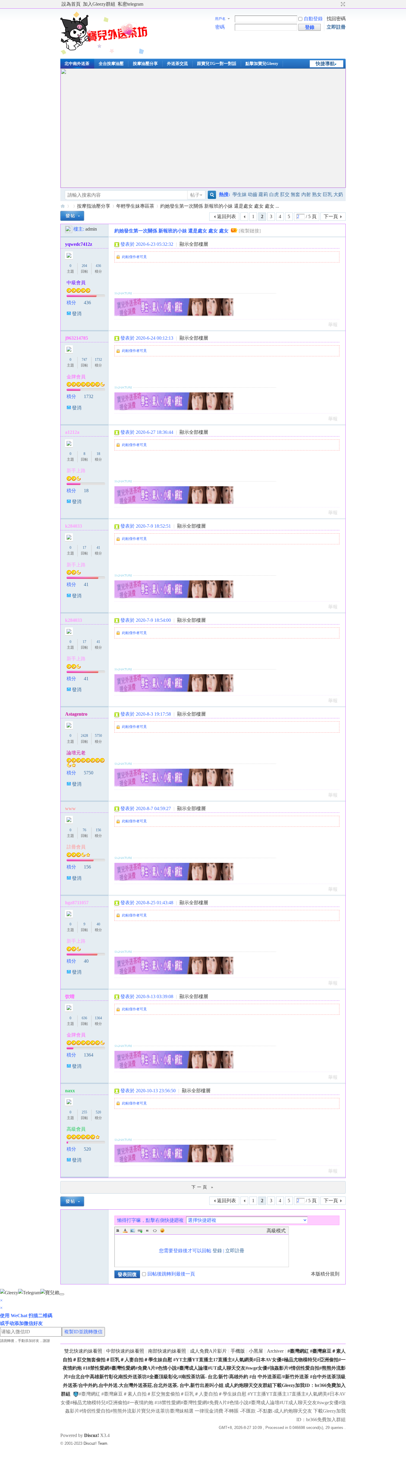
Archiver (275, 1351)
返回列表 (226, 216)
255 (84, 1112)
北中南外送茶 (76, 63)
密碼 (220, 26)
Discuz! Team (95, 1443)
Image (133, 1230)
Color (125, 1230)
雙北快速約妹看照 (83, 1351)
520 (98, 1112)
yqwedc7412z (78, 244)
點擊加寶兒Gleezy (262, 63)
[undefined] (61, 1294)
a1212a (72, 432)
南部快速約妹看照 (167, 1351)
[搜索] (211, 195)
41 (98, 548)
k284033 (73, 526)
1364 (98, 1018)
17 (84, 548)
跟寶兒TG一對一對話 (216, 63)
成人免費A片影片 (208, 1351)
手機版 (238, 1351)
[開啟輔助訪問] (337, 4)
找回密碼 (336, 18)
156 (98, 830)
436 (98, 266)
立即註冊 (336, 26)
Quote (147, 1230)
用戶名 (220, 19)
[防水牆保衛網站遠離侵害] (76, 1393)
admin (91, 229)
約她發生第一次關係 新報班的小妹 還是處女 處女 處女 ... (219, 206)
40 (98, 924)
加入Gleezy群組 (99, 4)
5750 (98, 736)
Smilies (162, 1230)
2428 (84, 736)
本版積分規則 (325, 1273)
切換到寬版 (342, 4)
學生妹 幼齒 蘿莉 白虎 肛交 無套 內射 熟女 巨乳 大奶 (287, 194)
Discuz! (91, 1435)
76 (84, 830)
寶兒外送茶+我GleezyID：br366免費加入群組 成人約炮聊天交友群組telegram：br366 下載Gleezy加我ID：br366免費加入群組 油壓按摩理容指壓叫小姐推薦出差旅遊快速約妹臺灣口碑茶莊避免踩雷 (62, 206)
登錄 (217, 1250)
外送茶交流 (177, 63)
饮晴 (70, 996)
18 (98, 454)
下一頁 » (203, 1187)
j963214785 (76, 338)
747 (84, 360)
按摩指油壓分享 (93, 206)
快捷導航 (325, 63)
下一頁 (331, 216)
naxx (70, 1090)
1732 (98, 360)
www (70, 808)
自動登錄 (313, 18)
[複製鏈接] (250, 230)
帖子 (195, 195)
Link (140, 1230)
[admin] (68, 229)
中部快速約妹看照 (125, 1351)
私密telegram (130, 4)
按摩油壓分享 (145, 63)
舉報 (333, 324)
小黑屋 (256, 1351)
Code (155, 1230)
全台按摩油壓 (111, 63)
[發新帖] (72, 216)
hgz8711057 (77, 902)
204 (84, 266)
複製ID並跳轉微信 (83, 1331)
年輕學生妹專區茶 (135, 206)
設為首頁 (71, 4)
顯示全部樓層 (194, 244)
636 (84, 1018)
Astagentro (76, 714)
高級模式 (276, 1230)
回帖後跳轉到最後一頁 (171, 1273)
